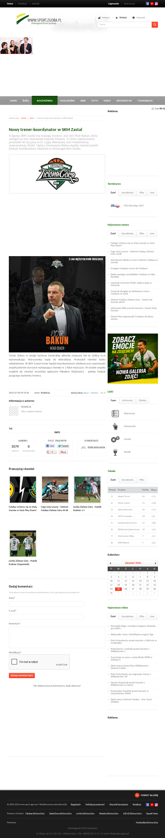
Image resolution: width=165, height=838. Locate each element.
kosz (32, 118)
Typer (113, 400)
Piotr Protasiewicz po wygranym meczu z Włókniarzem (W (131, 675)
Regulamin (76, 805)
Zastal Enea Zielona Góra (60, 814)
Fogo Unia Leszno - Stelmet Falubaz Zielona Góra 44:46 (132, 253)
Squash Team (152, 814)
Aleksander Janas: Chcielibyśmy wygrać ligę (132, 634)
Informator (124, 100)
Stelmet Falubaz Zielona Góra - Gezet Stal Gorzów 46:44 (131, 301)
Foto (94, 100)
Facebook (147, 3)
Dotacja (123, 18)
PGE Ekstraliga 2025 (134, 206)
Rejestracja (129, 4)
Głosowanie (130, 426)
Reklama (106, 18)
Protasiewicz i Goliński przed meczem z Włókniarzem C (130, 650)
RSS (156, 3)
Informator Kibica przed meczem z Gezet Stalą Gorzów (134, 309)
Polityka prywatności (95, 805)
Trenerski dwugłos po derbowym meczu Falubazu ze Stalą (130, 292)
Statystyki (140, 18)
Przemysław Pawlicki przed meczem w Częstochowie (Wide (130, 692)
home (23, 118)
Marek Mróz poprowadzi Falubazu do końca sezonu (132, 318)
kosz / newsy (91, 393)
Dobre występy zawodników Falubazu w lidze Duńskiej (133, 275)
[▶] (154, 563)
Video (107, 100)
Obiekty (142, 400)
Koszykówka (45, 100)
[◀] (111, 563)
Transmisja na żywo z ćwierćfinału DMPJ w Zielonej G (131, 658)
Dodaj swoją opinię (96, 447)
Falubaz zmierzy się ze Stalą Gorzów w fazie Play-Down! (133, 244)
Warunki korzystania (118, 805)
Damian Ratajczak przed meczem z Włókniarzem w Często (128, 684)
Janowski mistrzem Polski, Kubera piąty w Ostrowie (131, 284)
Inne (83, 100)
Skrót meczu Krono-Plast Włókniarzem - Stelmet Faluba (130, 667)
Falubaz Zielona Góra (35, 814)
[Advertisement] (99, 65)
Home (10, 4)
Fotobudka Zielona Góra (147, 823)
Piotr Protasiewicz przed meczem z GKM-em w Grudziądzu (134, 641)
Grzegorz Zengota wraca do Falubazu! (129, 268)
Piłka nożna (67, 100)
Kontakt (35, 4)
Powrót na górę (149, 795)
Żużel (26, 100)
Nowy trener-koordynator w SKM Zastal (45, 130)
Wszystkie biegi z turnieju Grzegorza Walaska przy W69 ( (133, 627)
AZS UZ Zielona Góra (132, 814)
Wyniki (127, 452)
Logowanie (113, 4)
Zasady (127, 439)
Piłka (141, 193)
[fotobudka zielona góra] (16, 53)
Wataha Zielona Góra (108, 814)
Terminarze (145, 100)
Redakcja (22, 4)
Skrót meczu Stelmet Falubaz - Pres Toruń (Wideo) (131, 700)
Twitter (152, 3)
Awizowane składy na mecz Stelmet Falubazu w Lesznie (134, 261)
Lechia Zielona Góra (85, 814)
